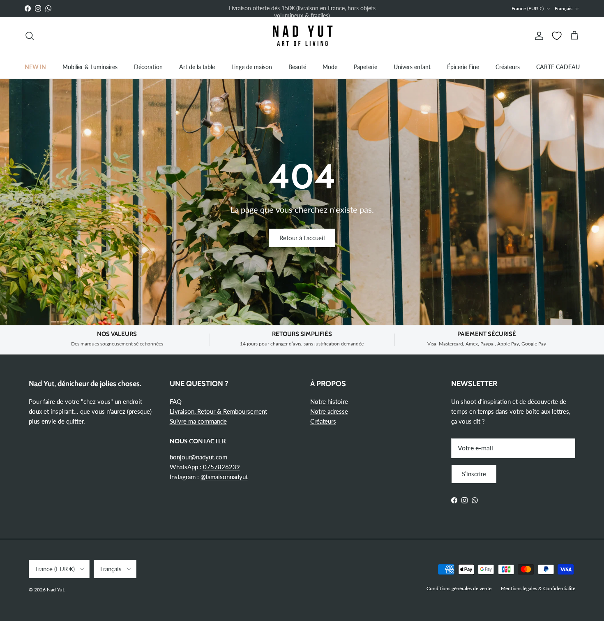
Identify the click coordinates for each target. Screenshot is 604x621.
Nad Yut (55, 589)
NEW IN (35, 66)
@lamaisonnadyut (224, 476)
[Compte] (537, 36)
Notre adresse (329, 411)
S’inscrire (474, 473)
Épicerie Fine (463, 66)
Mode (330, 66)
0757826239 (221, 466)
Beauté (297, 66)
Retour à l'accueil (302, 237)
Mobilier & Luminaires (90, 66)
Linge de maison (251, 66)
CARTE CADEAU (558, 66)
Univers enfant (412, 66)
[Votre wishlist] (556, 35)
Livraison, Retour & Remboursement (218, 411)
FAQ (176, 401)
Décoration (148, 66)
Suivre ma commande (198, 421)
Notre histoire (329, 401)
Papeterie (365, 66)
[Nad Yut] (302, 35)
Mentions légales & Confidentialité (538, 588)
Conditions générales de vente (458, 588)
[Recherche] (30, 36)
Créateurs (508, 66)
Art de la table (197, 66)
